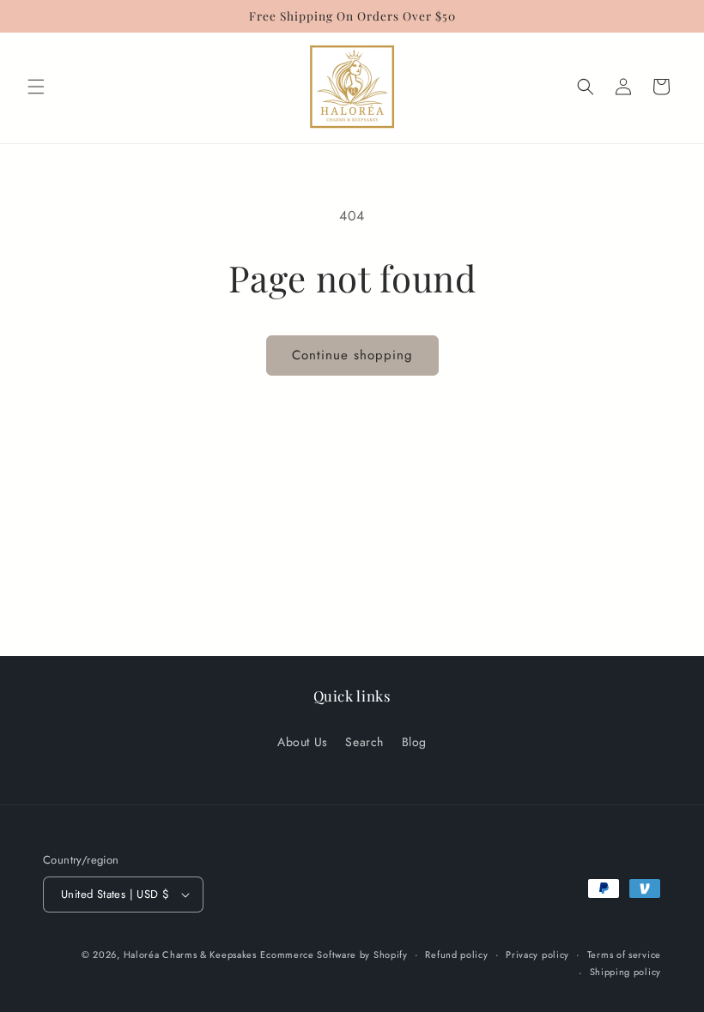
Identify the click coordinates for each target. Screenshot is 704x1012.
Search (364, 741)
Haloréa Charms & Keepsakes (190, 954)
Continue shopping (352, 355)
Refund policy (456, 954)
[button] (36, 86)
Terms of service (624, 954)
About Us (302, 741)
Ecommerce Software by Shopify (333, 954)
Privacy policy (537, 954)
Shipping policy (626, 972)
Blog (414, 741)
